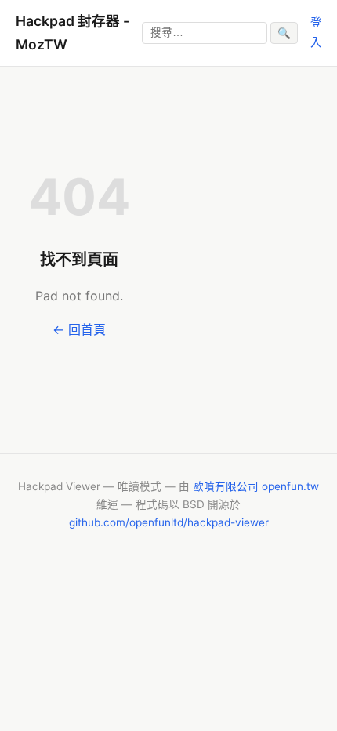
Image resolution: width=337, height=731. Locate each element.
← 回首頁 (79, 329)
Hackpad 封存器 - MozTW (72, 33)
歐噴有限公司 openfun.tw (256, 486)
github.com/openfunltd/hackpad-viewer (169, 522)
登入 (315, 32)
